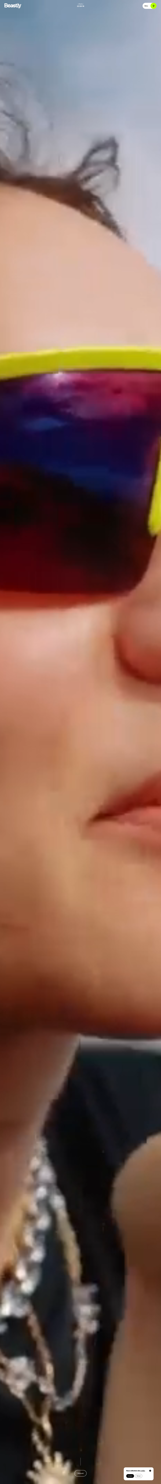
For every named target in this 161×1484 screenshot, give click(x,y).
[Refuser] (150, 1471)
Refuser (139, 1476)
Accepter (130, 1476)
